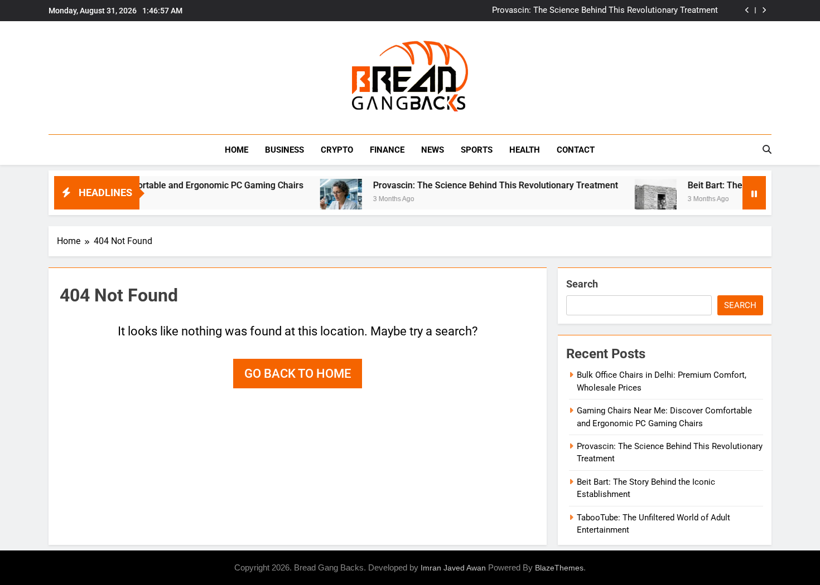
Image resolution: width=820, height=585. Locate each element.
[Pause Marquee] (754, 192)
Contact (576, 150)
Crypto (337, 150)
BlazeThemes (559, 567)
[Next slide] (763, 10)
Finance (387, 150)
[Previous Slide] (747, 10)
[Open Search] (767, 149)
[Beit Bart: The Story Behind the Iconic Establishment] (641, 200)
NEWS (432, 150)
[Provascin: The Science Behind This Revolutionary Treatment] (327, 200)
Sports (477, 150)
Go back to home (297, 374)
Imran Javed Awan (453, 567)
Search (582, 284)
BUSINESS (284, 150)
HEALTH (524, 150)
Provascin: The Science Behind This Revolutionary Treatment (605, 10)
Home (236, 150)
